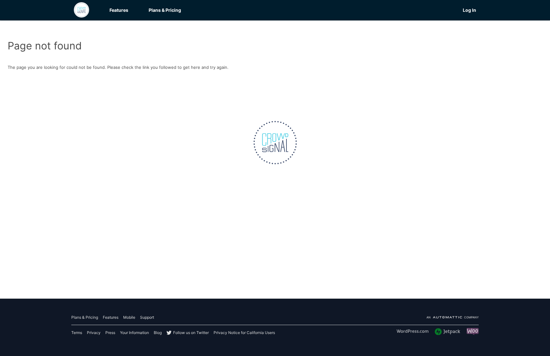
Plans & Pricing (165, 10)
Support (147, 317)
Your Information (134, 332)
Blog (158, 332)
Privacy (94, 332)
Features (118, 10)
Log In (469, 10)
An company (453, 318)
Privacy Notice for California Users (244, 332)
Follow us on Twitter (191, 332)
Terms (76, 332)
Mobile (129, 317)
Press (110, 332)
